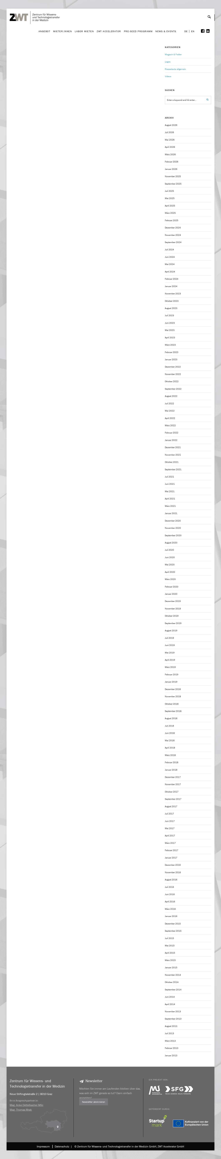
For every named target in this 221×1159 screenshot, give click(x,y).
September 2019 (173, 623)
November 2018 (173, 696)
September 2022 (173, 388)
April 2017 (170, 835)
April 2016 (170, 901)
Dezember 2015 (173, 923)
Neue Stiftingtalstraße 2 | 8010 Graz (31, 1094)
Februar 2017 (171, 850)
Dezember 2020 (173, 520)
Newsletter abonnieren (93, 1101)
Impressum (43, 1146)
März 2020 (170, 579)
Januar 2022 (171, 440)
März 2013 (170, 1040)
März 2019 (170, 667)
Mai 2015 (170, 945)
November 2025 (173, 176)
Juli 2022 (169, 403)
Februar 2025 (171, 220)
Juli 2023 (169, 315)
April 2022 (170, 418)
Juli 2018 (169, 725)
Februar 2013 (171, 1048)
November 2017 (173, 784)
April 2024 (170, 271)
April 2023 (170, 337)
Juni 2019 (170, 645)
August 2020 (171, 542)
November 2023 (173, 293)
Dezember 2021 (173, 447)
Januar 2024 (171, 286)
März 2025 (170, 212)
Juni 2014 (170, 996)
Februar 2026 (171, 161)
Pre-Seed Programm (138, 31)
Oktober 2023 (172, 301)
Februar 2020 (171, 586)
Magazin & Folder (173, 54)
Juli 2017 (169, 813)
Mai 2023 (170, 330)
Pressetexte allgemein (175, 69)
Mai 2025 (170, 198)
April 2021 (170, 498)
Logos (167, 61)
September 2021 (173, 469)
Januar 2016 (171, 916)
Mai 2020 (170, 564)
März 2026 (170, 154)
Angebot (44, 31)
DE (186, 31)
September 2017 (173, 799)
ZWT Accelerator (109, 31)
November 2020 (173, 528)
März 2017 (170, 843)
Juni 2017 (170, 821)
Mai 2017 (170, 828)
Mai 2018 (170, 740)
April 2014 (170, 1004)
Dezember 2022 (173, 366)
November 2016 (173, 872)
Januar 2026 (171, 169)
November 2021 (173, 454)
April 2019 (170, 659)
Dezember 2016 (173, 864)
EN (193, 31)
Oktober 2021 (172, 462)
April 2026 (170, 147)
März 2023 (170, 344)
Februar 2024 (171, 278)
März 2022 (170, 425)
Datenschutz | (62, 1146)
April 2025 (170, 205)
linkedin (210, 31)
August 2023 (171, 308)
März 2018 (170, 755)
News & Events (165, 31)
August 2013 (171, 1026)
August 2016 (171, 879)
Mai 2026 (170, 139)
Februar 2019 (171, 674)
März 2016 (170, 908)
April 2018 (170, 747)
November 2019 (173, 608)
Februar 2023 (171, 352)
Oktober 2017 (172, 791)
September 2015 (173, 930)
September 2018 (173, 711)
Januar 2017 (171, 857)
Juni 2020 (170, 557)
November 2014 (173, 974)
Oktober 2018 (172, 703)
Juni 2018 (170, 733)
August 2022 (171, 396)
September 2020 (173, 535)
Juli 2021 (169, 476)
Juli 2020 (169, 549)
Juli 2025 (169, 191)
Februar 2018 (171, 762)
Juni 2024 (170, 256)
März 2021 (170, 506)
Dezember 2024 (173, 227)
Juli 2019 (169, 637)
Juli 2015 (169, 938)
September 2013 (173, 1018)
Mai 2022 (170, 410)
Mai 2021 (170, 491)
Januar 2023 (171, 359)
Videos (168, 76)
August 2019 (171, 630)
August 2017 (171, 806)
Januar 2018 (171, 769)
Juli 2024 (169, 249)
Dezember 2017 (173, 777)
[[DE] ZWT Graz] (35, 7)
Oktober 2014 (172, 982)
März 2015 (170, 960)
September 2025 (173, 183)
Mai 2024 (170, 264)
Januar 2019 (171, 681)
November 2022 (173, 374)
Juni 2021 (170, 483)
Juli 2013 (169, 1033)
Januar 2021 (171, 513)
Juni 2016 (170, 894)
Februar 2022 (171, 432)
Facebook (205, 31)
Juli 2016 (169, 887)
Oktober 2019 (172, 615)
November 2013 (173, 1011)
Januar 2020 (171, 593)
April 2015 (170, 952)
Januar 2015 (171, 967)
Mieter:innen (62, 31)
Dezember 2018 (173, 689)
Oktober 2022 (172, 381)
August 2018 (171, 718)
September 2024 (173, 242)
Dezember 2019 (173, 601)
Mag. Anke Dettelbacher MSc (26, 1105)
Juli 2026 (169, 132)
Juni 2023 (170, 322)
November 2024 (173, 235)
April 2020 (170, 572)
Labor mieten (84, 31)
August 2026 (171, 125)
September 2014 (173, 989)
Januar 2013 (171, 1055)
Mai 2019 (170, 652)
